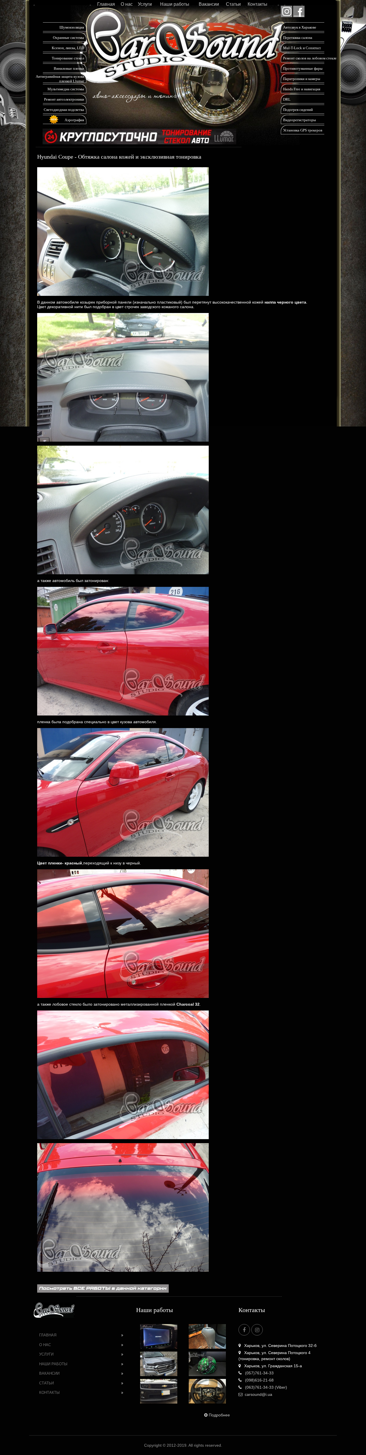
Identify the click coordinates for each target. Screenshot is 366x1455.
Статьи (233, 4)
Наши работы (174, 4)
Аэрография (74, 120)
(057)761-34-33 (259, 1373)
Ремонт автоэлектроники (64, 99)
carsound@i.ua (258, 1394)
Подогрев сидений (298, 109)
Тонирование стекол (68, 58)
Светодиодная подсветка (64, 109)
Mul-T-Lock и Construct (302, 48)
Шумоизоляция (71, 27)
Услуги (145, 4)
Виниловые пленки (69, 68)
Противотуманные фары (303, 68)
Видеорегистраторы (299, 120)
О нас (127, 4)
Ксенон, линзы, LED (68, 48)
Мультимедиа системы (65, 89)
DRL (287, 99)
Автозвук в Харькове (299, 27)
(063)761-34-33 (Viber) (265, 1387)
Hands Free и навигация (301, 89)
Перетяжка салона (297, 37)
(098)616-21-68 (259, 1380)
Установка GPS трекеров (302, 130)
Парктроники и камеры (301, 79)
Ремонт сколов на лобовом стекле (310, 58)
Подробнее (219, 1415)
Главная (106, 4)
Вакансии (209, 4)
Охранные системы (68, 37)
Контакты (257, 4)
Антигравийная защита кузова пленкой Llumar (60, 78)
